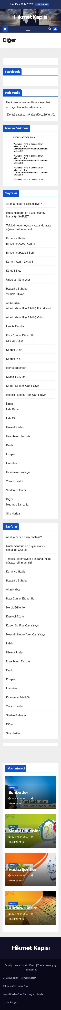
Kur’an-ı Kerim (22, 908)
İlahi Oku (11, 418)
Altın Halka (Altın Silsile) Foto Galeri (28, 308)
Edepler (11, 454)
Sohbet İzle (13, 358)
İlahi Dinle (12, 409)
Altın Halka (13, 303)
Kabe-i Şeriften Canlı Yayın (22, 385)
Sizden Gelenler (16, 490)
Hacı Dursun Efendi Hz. (20, 335)
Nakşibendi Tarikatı (18, 436)
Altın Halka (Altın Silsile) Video (25, 317)
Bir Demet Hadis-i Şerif (20, 252)
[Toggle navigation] (28, 29)
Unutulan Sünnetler (18, 279)
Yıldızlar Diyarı (15, 294)
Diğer (9, 499)
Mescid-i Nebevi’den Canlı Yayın (26, 394)
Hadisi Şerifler (22, 869)
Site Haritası (13, 513)
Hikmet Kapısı (30, 17)
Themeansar (30, 969)
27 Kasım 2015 (20, 798)
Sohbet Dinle (14, 349)
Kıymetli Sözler (15, 376)
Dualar (10, 445)
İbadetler (11, 463)
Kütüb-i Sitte (13, 270)
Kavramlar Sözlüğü (18, 472)
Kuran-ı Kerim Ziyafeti (19, 261)
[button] (49, 28)
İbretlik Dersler (15, 326)
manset (13, 788)
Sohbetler (18, 792)
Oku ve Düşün (15, 340)
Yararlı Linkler (14, 481)
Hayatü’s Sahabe (16, 288)
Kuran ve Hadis (15, 238)
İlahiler (10, 403)
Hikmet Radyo (15, 427)
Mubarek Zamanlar (17, 504)
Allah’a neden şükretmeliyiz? (24, 203)
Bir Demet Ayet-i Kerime (21, 243)
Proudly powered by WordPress (20, 965)
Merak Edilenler (16, 367)
